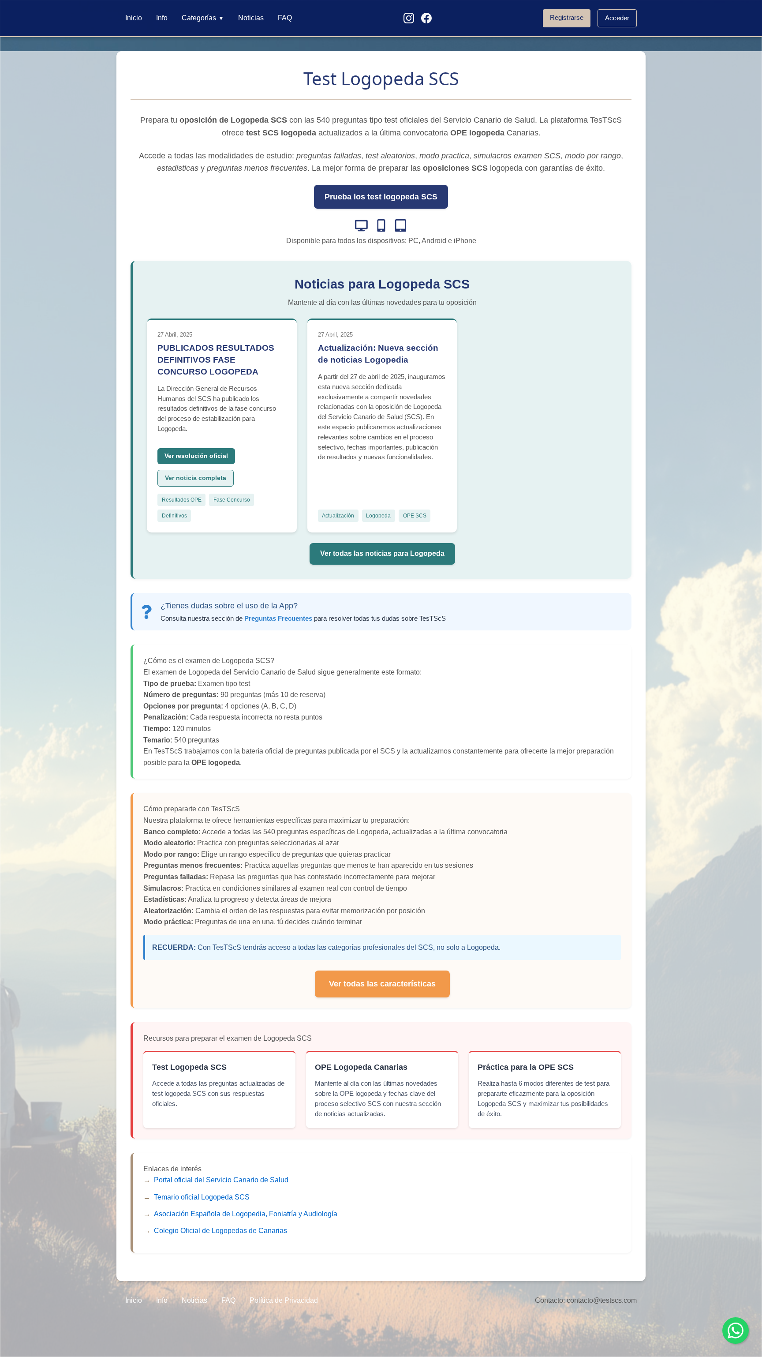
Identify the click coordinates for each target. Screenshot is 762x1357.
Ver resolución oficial (196, 456)
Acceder (617, 18)
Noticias (251, 18)
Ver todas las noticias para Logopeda (382, 553)
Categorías (203, 18)
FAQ (285, 18)
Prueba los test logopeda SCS (381, 196)
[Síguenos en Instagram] (408, 18)
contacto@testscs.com (602, 1300)
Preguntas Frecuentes (278, 618)
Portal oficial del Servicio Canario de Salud (221, 1180)
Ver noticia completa (195, 478)
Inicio (133, 18)
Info (162, 18)
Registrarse (566, 17)
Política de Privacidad (284, 1300)
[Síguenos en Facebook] (426, 18)
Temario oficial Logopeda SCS (202, 1197)
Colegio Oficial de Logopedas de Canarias (220, 1230)
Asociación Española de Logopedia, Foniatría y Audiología (245, 1214)
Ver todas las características (382, 983)
